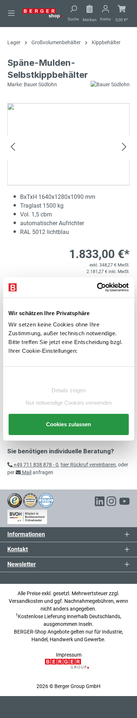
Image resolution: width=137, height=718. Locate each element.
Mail (26, 472)
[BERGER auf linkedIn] (99, 502)
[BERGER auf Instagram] (111, 502)
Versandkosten (26, 601)
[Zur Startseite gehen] (42, 13)
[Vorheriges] (12, 148)
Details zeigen (68, 390)
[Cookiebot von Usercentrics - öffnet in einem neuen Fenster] (97, 287)
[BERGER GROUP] (68, 667)
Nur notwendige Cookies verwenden (69, 403)
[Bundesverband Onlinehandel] (27, 516)
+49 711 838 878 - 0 (35, 465)
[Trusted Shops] (14, 500)
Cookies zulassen (68, 424)
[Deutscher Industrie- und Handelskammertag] (46, 500)
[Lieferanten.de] (30, 500)
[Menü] (11, 13)
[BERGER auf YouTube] (124, 502)
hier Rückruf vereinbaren (88, 465)
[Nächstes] (124, 148)
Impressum (68, 655)
